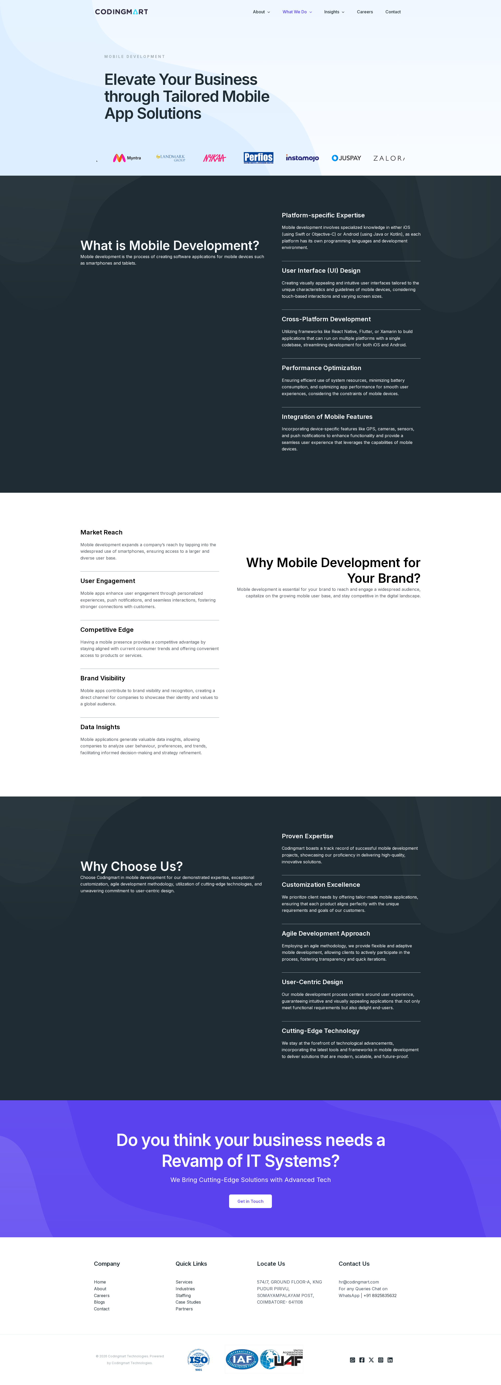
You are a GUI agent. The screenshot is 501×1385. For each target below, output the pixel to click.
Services (184, 1282)
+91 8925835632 (380, 1295)
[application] (267, 11)
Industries (185, 1288)
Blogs (99, 1302)
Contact (101, 1308)
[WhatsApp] (352, 1360)
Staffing (183, 1295)
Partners (184, 1308)
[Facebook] (362, 1360)
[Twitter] (371, 1360)
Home (100, 1282)
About (100, 1288)
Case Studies (188, 1302)
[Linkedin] (390, 1360)
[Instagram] (381, 1360)
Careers (102, 1295)
